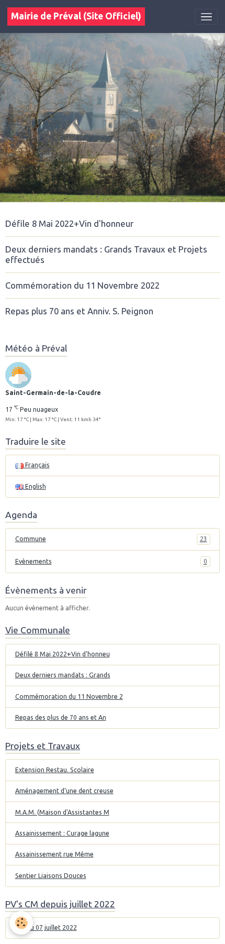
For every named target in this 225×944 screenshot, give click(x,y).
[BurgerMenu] (206, 17)
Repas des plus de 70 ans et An (60, 717)
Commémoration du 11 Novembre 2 (69, 696)
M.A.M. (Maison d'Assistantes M (62, 812)
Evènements (111, 561)
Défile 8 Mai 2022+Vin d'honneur (69, 223)
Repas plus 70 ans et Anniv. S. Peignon (79, 311)
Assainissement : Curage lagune (62, 833)
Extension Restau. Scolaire (54, 769)
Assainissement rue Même (54, 854)
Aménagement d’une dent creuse (64, 790)
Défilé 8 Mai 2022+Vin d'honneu (62, 654)
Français (37, 465)
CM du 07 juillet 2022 (46, 927)
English (35, 486)
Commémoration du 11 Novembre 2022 (82, 285)
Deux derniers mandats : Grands (62, 675)
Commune (111, 538)
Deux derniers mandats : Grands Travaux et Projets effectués (106, 254)
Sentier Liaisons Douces (50, 875)
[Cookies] (21, 923)
